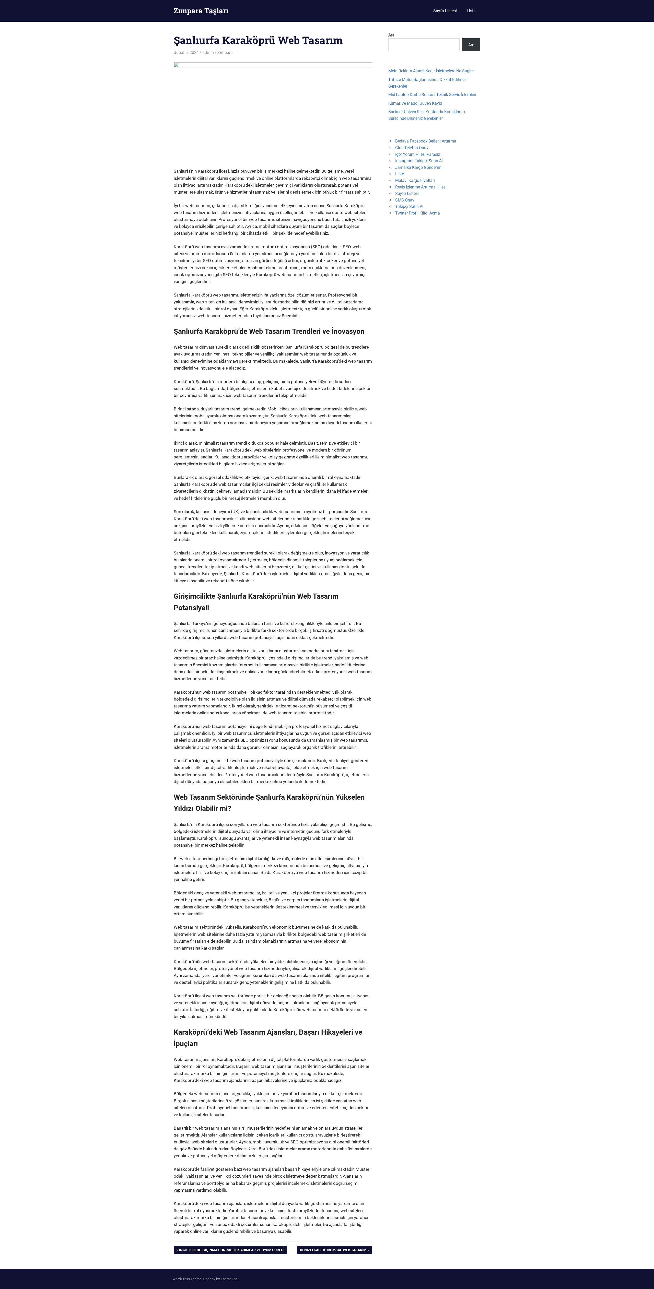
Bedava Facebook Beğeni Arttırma (425, 141)
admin (208, 52)
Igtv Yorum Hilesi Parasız (417, 154)
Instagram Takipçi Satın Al (419, 160)
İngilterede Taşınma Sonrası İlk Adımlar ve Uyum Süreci (231, 1251)
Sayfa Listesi (445, 10)
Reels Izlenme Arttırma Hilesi (421, 187)
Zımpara (225, 52)
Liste (471, 10)
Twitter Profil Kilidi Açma (417, 213)
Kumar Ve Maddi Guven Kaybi (415, 103)
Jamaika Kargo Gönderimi (418, 167)
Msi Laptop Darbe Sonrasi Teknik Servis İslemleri (432, 94)
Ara (391, 35)
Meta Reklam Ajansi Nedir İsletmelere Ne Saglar (431, 70)
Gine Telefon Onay (411, 147)
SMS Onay (404, 200)
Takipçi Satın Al (409, 206)
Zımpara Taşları (201, 10)
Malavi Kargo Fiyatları (415, 180)
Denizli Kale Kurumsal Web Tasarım (333, 1251)
